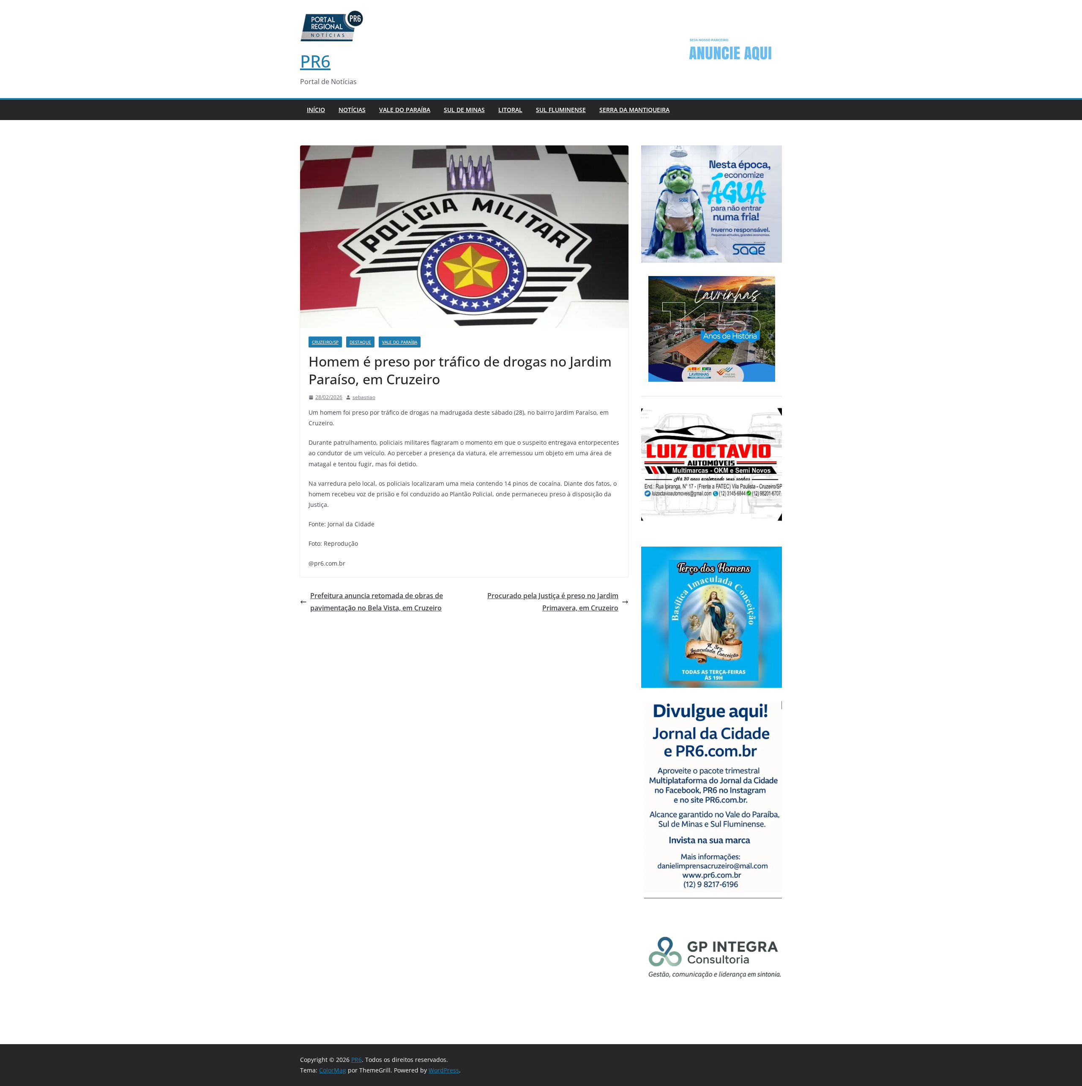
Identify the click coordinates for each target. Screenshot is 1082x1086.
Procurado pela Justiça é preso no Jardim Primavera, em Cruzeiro (552, 602)
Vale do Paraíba (404, 110)
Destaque (360, 342)
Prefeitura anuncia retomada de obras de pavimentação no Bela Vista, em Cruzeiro (376, 602)
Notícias (352, 110)
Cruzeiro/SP (325, 342)
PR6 (315, 61)
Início (316, 110)
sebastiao (363, 397)
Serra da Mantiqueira (634, 110)
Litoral (510, 110)
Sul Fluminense (561, 110)
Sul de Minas (464, 110)
